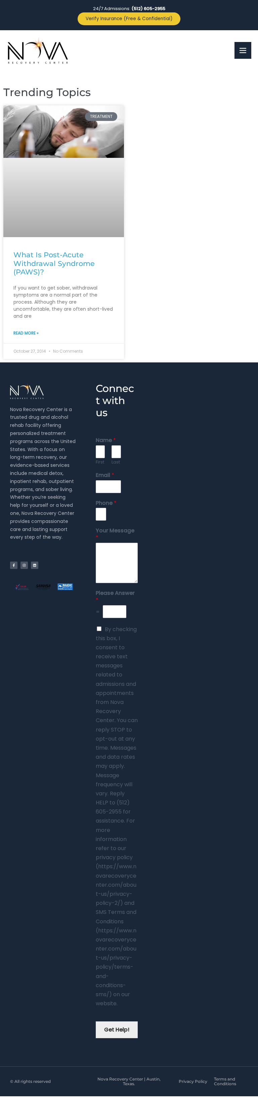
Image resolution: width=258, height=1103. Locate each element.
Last (116, 462)
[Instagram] (24, 565)
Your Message (115, 534)
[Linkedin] (34, 565)
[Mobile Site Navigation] (242, 50)
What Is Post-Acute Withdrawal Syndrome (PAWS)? (54, 263)
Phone (106, 503)
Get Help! (116, 1029)
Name (106, 440)
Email (105, 475)
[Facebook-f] (13, 565)
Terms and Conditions (225, 1081)
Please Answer (115, 597)
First (100, 462)
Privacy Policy (193, 1081)
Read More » (26, 333)
